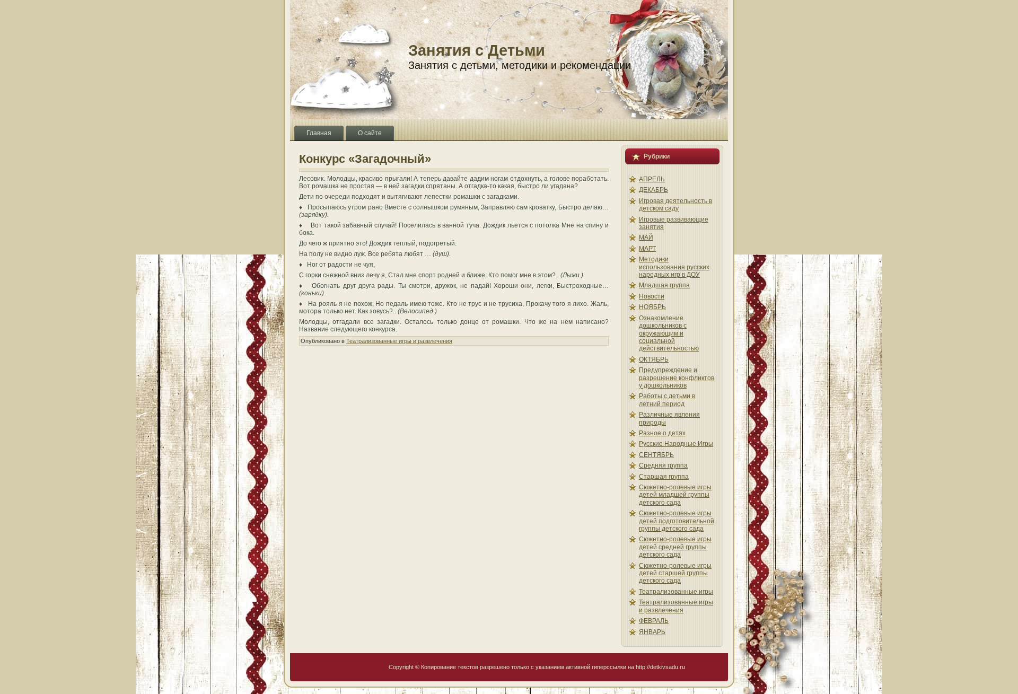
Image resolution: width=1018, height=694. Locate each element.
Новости (651, 296)
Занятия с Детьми (476, 50)
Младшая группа (664, 285)
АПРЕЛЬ (652, 179)
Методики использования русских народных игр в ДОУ (674, 267)
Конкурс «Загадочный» (365, 158)
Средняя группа (663, 465)
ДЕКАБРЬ (653, 190)
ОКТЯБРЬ (654, 359)
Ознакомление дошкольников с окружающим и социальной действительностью (669, 333)
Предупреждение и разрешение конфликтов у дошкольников (676, 377)
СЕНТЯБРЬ (656, 455)
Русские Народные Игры (676, 443)
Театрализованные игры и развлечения (399, 341)
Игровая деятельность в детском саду (675, 204)
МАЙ (646, 237)
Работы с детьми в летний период (667, 399)
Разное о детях (662, 433)
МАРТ (647, 248)
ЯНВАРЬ (652, 632)
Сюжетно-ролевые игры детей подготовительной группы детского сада (676, 520)
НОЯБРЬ (652, 307)
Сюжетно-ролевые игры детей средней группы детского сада (675, 546)
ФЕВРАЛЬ (654, 621)
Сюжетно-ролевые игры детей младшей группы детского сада (675, 495)
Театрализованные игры (676, 591)
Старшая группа (664, 476)
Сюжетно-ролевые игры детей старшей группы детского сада (675, 573)
